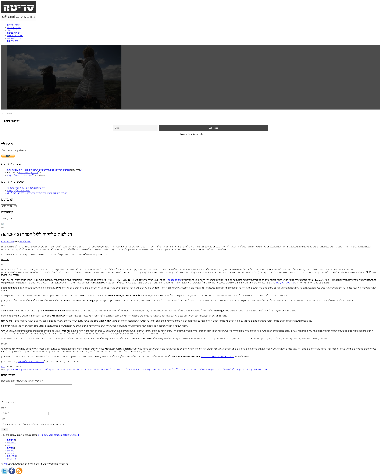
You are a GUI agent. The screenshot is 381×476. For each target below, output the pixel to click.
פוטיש (84, 369)
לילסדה (171, 369)
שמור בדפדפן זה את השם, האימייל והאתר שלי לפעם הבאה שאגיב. (35, 424)
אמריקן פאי (252, 369)
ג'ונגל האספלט (228, 369)
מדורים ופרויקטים (15, 35)
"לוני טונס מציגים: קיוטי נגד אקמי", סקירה (26, 187)
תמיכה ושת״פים (14, 38)
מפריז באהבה (94, 369)
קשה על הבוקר (73, 369)
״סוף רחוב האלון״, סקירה (18, 190)
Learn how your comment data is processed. (58, 435)
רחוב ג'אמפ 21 (174, 280)
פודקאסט (11, 456)
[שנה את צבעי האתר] (2, 227)
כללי (3, 366)
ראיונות (10, 453)
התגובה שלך (7, 402)
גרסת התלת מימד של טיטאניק (30, 361)
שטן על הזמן (48, 369)
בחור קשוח (241, 369)
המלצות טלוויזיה (197, 369)
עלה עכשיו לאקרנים (285, 282)
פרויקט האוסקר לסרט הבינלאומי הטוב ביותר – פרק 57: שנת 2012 (37, 193)
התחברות (11, 458)
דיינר (218, 369)
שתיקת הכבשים (34, 369)
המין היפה (210, 369)
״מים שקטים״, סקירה (28, 172)
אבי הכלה (262, 369)
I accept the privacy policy (192, 134)
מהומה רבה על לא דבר (131, 369)
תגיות (10, 445)
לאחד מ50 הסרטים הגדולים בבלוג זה (217, 356)
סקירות (10, 448)
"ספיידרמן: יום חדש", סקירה (20, 175)
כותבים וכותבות (14, 27)
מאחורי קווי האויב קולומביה (155, 369)
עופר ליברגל (8, 241)
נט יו (6, 463)
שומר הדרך (60, 369)
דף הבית (11, 440)
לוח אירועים (12, 41)
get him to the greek (16, 369)
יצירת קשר (12, 30)
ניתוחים (11, 450)
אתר (3, 418)
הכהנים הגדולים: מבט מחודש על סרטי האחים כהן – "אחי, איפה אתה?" (44, 170)
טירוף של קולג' (182, 369)
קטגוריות (11, 442)
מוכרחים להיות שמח (110, 369)
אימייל (5, 413)
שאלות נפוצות (13, 33)
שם (3, 407)
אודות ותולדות (13, 25)
